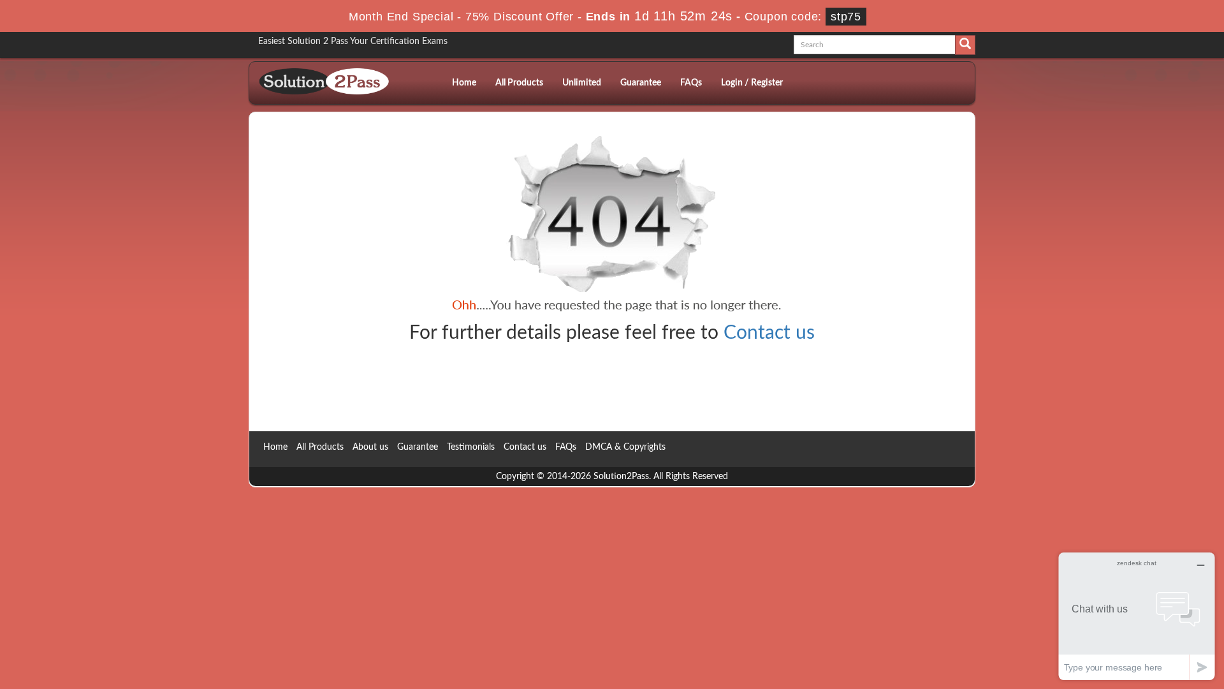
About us (370, 447)
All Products (519, 82)
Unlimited (581, 82)
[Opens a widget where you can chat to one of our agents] (1137, 616)
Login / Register (752, 82)
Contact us (769, 333)
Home (464, 82)
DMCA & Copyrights (625, 447)
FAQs (691, 82)
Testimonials (471, 447)
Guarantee (640, 82)
